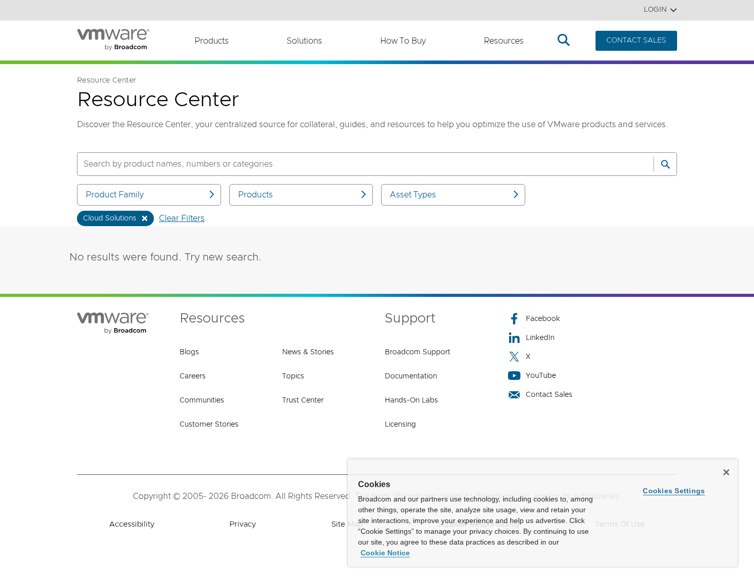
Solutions (304, 41)
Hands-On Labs (411, 400)
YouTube (541, 375)
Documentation (411, 376)
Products (211, 41)
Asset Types (413, 195)
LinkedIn (540, 337)
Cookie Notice (385, 553)
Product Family (115, 195)
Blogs (189, 352)
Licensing (400, 424)
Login (655, 9)
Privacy (242, 524)
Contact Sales (549, 394)
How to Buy (403, 41)
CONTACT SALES (636, 40)
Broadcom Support (417, 352)
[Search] (665, 164)
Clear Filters (182, 218)
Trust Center (303, 400)
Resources (504, 41)
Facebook (543, 319)
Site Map (347, 524)
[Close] (726, 472)
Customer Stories (209, 424)
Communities (202, 400)
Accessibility (131, 524)
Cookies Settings (674, 491)
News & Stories (308, 352)
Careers (193, 376)
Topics (293, 376)
